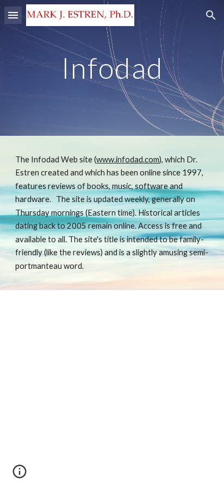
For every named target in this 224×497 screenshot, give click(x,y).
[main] (112, 67)
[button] (13, 15)
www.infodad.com (127, 159)
